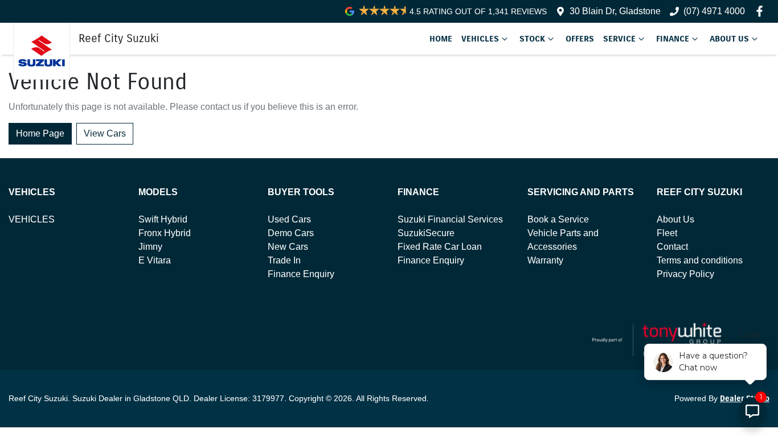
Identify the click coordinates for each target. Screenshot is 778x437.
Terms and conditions (700, 260)
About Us (729, 39)
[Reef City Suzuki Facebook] (761, 11)
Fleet (667, 233)
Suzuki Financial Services (450, 219)
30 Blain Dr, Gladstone (615, 11)
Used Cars (289, 219)
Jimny (150, 247)
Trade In (284, 260)
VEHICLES (32, 219)
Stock (532, 39)
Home (440, 39)
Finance (672, 39)
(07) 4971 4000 (714, 11)
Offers (580, 39)
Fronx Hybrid (164, 233)
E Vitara (154, 260)
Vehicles (480, 39)
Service (619, 39)
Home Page (40, 133)
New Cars (288, 247)
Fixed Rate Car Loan (440, 247)
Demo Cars (291, 233)
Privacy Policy (685, 274)
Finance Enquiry (301, 274)
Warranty (545, 260)
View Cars (105, 133)
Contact (672, 247)
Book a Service (558, 219)
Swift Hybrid (162, 219)
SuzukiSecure (426, 233)
